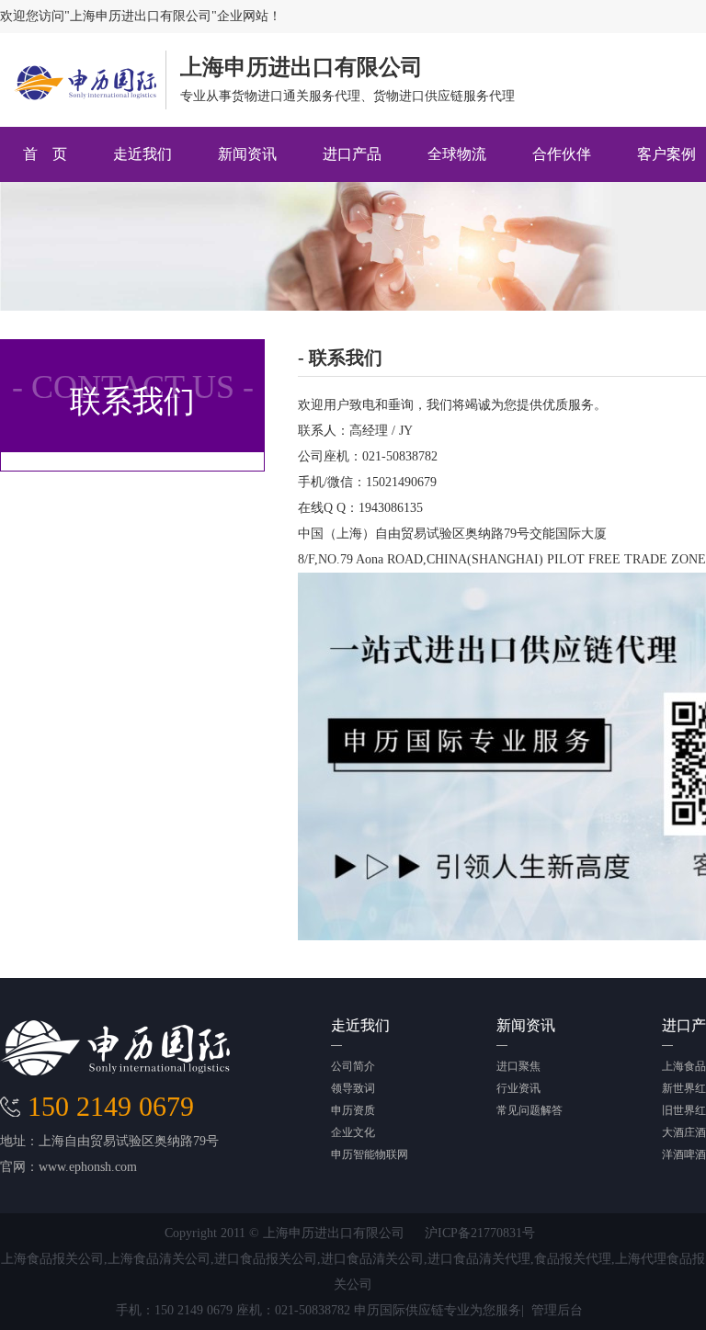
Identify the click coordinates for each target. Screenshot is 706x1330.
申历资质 (353, 1110)
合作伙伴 (561, 154)
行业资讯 (518, 1088)
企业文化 (353, 1132)
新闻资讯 (247, 154)
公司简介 (353, 1066)
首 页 (45, 154)
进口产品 (352, 154)
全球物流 (456, 154)
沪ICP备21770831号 (480, 1233)
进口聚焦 (518, 1066)
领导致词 (353, 1088)
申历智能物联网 (369, 1154)
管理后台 (557, 1310)
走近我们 (142, 154)
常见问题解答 (529, 1110)
